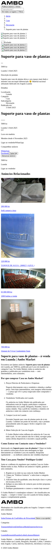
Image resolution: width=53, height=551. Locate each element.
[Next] (4, 40)
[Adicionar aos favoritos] (2, 63)
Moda (26, 527)
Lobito (23, 535)
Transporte (5, 527)
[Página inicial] (12, 4)
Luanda (4, 535)
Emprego (32, 527)
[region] (26, 36)
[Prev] (2, 40)
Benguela (10, 535)
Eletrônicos (19, 527)
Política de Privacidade (26, 518)
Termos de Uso (11, 518)
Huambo (17, 535)
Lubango (29, 535)
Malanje (36, 535)
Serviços (39, 527)
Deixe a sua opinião (43, 518)
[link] (8, 143)
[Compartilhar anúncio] (4, 120)
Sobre (3, 518)
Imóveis (12, 527)
